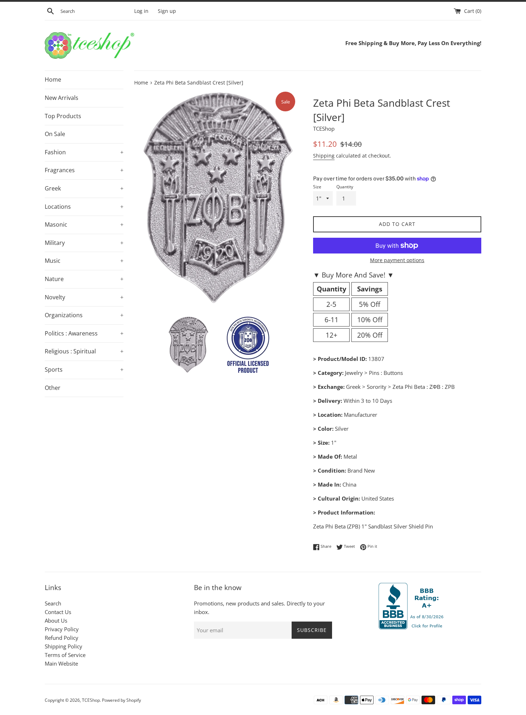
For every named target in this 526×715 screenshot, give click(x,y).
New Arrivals (61, 98)
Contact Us (58, 611)
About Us (56, 620)
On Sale (55, 134)
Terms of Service (65, 654)
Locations (84, 207)
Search (53, 603)
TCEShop (91, 700)
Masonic (84, 224)
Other (52, 388)
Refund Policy (61, 637)
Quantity (344, 187)
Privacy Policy (62, 629)
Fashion (84, 152)
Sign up (167, 11)
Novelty (84, 297)
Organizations (84, 315)
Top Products (63, 116)
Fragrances (84, 170)
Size (317, 187)
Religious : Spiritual (84, 351)
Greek (84, 188)
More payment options (397, 260)
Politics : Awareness (84, 333)
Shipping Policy (63, 646)
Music (84, 261)
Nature (84, 279)
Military (84, 243)
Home (53, 79)
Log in (141, 11)
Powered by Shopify (121, 700)
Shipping (324, 155)
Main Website (61, 663)
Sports (84, 369)
